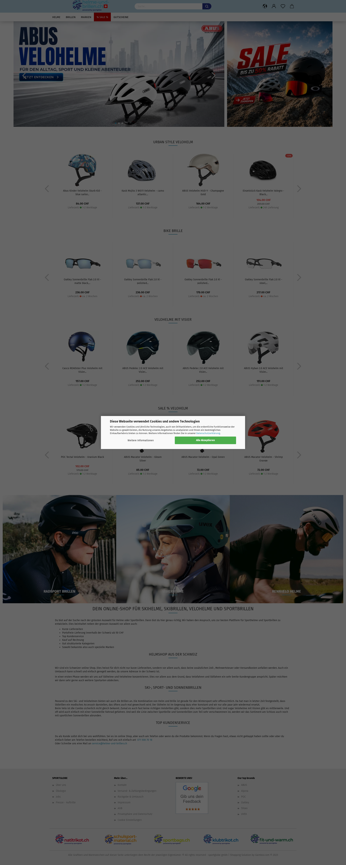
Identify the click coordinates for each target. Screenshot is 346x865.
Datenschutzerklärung (208, 433)
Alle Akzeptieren (205, 440)
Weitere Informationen (141, 440)
